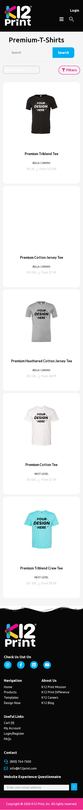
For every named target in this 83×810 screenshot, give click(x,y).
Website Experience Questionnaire (32, 777)
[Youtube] (47, 665)
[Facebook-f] (21, 665)
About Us (49, 680)
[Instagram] (8, 665)
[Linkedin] (34, 665)
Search (63, 52)
